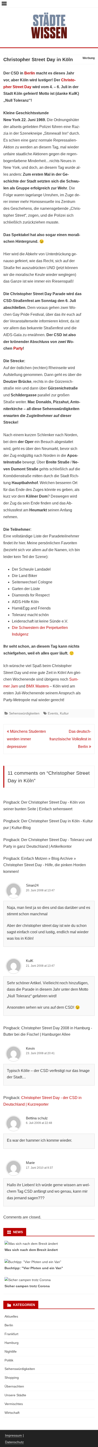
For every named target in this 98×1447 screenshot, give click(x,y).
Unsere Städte (15, 1395)
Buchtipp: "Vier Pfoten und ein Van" (34, 1268)
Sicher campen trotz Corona (27, 1286)
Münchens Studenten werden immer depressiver (26, 739)
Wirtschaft (12, 1413)
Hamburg (12, 1343)
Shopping (12, 1377)
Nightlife (11, 1351)
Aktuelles (11, 1316)
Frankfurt (11, 1334)
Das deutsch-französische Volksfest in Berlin (70, 739)
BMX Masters (37, 686)
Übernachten (14, 1386)
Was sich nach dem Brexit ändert (31, 1250)
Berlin (29, 73)
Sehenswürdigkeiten (24, 713)
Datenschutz (14, 1442)
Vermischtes (14, 1404)
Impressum (13, 1435)
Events (53, 713)
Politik (9, 1360)
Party (18, 348)
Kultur (64, 713)
